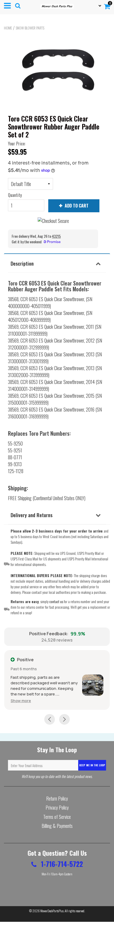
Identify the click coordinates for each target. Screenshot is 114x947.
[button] (21, 700)
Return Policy (57, 798)
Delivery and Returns (31, 514)
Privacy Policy (57, 807)
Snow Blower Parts (30, 28)
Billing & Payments (57, 825)
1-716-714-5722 (61, 864)
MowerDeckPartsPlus (52, 911)
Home (8, 28)
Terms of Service (57, 816)
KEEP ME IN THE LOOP (92, 765)
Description (22, 263)
